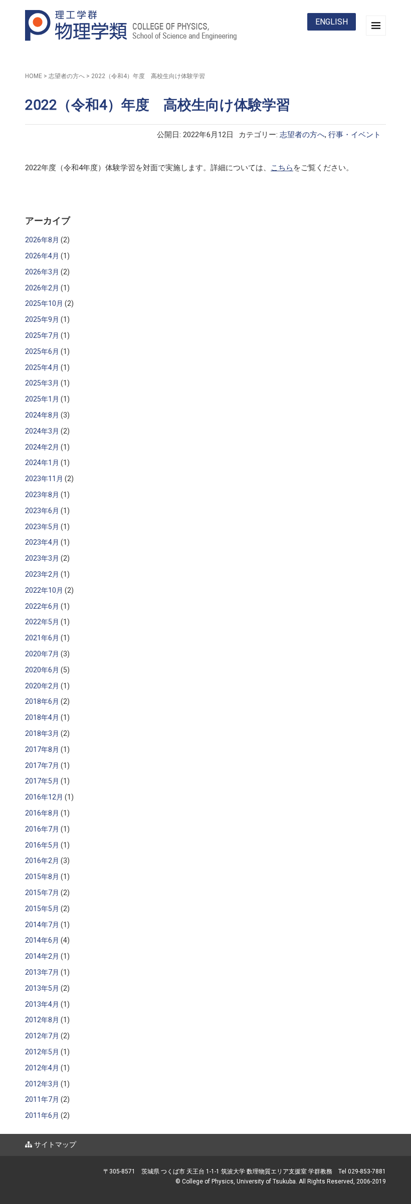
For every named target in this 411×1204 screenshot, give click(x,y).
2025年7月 (42, 335)
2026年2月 (42, 288)
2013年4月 (42, 1004)
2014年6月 (42, 940)
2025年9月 (42, 319)
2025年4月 (42, 367)
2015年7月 (42, 893)
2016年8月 (42, 813)
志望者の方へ (67, 76)
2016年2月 (42, 861)
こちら (282, 167)
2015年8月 (42, 877)
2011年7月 (42, 1099)
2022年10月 (44, 590)
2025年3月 (42, 383)
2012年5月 (42, 1052)
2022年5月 (42, 622)
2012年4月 (42, 1068)
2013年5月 (42, 988)
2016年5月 (42, 845)
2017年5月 (42, 781)
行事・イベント (354, 134)
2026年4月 (42, 256)
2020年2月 (42, 686)
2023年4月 (42, 542)
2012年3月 (42, 1084)
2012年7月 (42, 1036)
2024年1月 (42, 463)
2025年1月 (42, 399)
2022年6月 (42, 606)
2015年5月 (42, 909)
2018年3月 (42, 733)
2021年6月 (42, 638)
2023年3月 (42, 558)
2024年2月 (42, 447)
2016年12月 (44, 797)
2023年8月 (42, 495)
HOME (33, 76)
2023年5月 (42, 527)
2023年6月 (42, 511)
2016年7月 (42, 829)
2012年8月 (42, 1020)
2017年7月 (42, 765)
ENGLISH (331, 22)
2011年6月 (42, 1115)
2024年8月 (42, 415)
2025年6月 (42, 351)
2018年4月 (42, 717)
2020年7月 (42, 654)
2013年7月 (42, 972)
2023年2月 (42, 574)
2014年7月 (42, 925)
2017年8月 (42, 749)
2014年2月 (42, 956)
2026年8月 (42, 240)
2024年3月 (42, 431)
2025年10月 (44, 303)
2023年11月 (44, 479)
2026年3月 (42, 272)
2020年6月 (42, 670)
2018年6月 (42, 701)
